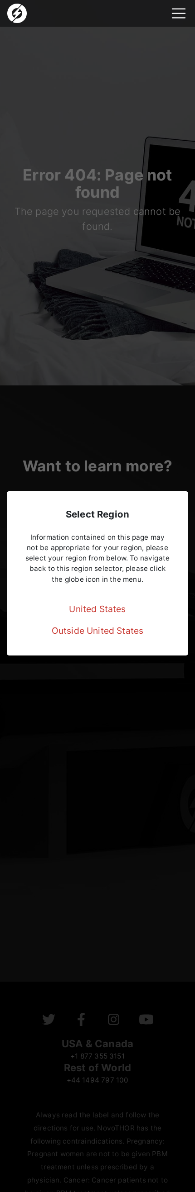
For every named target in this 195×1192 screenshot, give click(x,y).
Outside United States (98, 630)
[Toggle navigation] (179, 14)
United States (97, 608)
